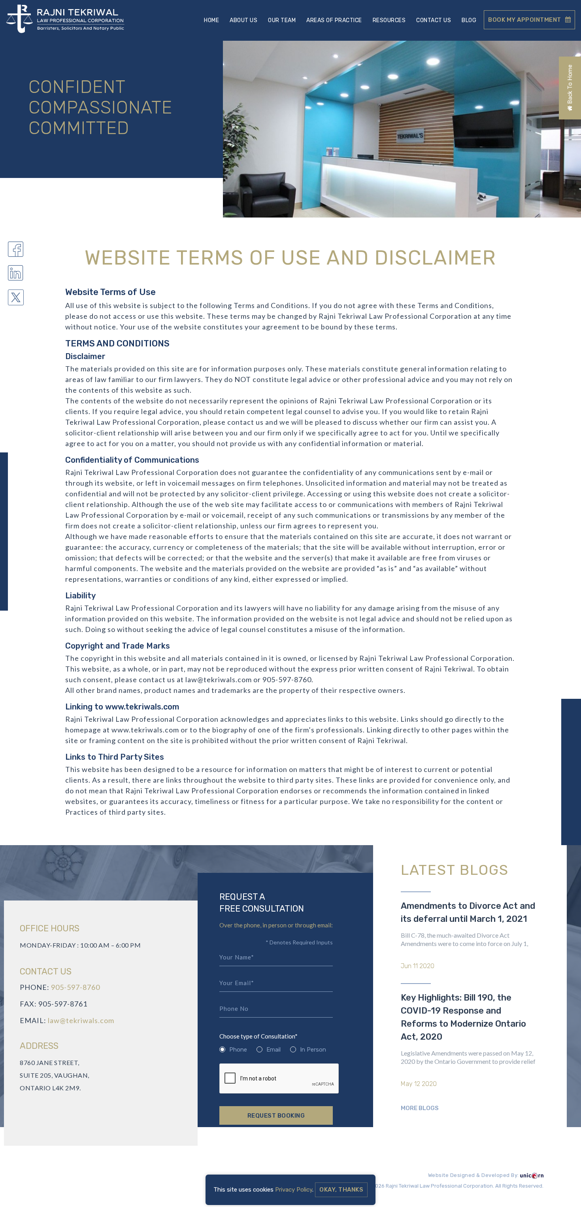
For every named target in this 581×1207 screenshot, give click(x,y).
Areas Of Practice (334, 20)
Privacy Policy (293, 1189)
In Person (313, 1049)
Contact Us (433, 20)
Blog (469, 20)
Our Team (282, 20)
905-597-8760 (75, 987)
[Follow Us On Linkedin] (16, 275)
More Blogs (420, 1108)
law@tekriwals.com (81, 1020)
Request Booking (276, 1115)
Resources (389, 20)
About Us (243, 20)
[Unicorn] (531, 1176)
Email (273, 1049)
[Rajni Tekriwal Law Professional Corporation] (65, 19)
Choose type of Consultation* (258, 1036)
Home (211, 20)
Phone (238, 1049)
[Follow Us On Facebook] (16, 251)
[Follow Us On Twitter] (16, 298)
